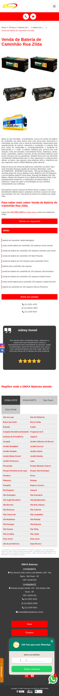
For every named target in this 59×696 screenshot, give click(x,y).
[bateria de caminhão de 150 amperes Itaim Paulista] (43, 64)
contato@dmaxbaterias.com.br (30, 612)
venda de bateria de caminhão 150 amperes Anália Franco (27, 277)
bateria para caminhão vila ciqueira (17, 266)
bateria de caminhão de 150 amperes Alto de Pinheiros (25, 287)
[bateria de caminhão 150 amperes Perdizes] (15, 64)
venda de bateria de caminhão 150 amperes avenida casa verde (29, 251)
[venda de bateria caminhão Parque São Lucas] (15, 93)
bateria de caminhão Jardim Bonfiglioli (18, 240)
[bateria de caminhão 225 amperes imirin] (15, 122)
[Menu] (54, 6)
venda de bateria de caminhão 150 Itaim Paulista (23, 256)
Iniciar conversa (32, 669)
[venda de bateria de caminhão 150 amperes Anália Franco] (43, 93)
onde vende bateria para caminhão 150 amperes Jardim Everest (29, 282)
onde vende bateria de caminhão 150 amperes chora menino (28, 246)
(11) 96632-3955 (30, 308)
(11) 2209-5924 (30, 312)
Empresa (29, 632)
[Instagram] (26, 675)
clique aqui (31, 212)
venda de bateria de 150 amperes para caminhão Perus (26, 261)
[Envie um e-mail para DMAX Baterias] (33, 17)
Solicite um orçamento (29, 221)
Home (29, 624)
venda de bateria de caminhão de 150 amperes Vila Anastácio (28, 271)
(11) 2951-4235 (17, 212)
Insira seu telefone (32, 655)
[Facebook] (32, 675)
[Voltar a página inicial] (10, 6)
